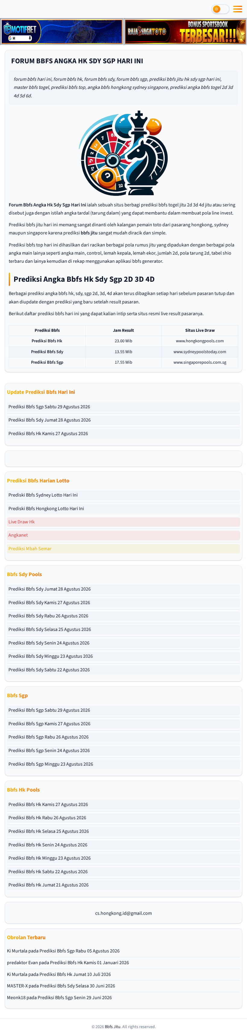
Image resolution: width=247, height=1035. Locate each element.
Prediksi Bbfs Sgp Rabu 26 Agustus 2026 (48, 737)
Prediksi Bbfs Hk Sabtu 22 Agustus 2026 (48, 871)
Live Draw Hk (21, 522)
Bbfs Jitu (112, 1027)
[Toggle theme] (220, 9)
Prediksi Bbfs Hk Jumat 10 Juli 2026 (75, 974)
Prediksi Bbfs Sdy (47, 352)
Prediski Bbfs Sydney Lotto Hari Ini (43, 495)
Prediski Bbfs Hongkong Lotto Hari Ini (46, 508)
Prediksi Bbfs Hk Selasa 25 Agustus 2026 (48, 831)
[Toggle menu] (237, 9)
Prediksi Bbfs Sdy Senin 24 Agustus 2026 (48, 643)
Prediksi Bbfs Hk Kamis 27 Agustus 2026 (48, 433)
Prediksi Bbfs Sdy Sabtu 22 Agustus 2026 (49, 669)
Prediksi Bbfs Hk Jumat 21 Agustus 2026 (48, 885)
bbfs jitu (89, 233)
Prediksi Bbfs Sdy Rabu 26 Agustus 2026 (48, 616)
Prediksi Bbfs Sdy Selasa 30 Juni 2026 (77, 986)
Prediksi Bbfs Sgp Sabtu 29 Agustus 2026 (49, 406)
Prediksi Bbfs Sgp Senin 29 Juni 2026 (75, 997)
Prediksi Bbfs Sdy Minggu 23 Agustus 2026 (50, 656)
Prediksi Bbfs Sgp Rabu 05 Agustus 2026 (79, 951)
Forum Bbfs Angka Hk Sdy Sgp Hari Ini (47, 205)
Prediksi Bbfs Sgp (47, 362)
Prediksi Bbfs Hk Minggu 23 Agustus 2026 (49, 858)
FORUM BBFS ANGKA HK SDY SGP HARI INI (77, 61)
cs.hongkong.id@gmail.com (123, 913)
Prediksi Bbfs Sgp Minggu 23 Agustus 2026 (50, 764)
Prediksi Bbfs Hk (47, 341)
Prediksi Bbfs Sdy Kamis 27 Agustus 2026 (49, 602)
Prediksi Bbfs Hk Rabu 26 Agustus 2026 (47, 817)
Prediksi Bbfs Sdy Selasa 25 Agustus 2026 (49, 629)
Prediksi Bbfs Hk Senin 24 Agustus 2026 (47, 845)
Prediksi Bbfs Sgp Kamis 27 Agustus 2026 (49, 723)
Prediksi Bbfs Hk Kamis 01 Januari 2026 (89, 962)
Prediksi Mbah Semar (30, 548)
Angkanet (18, 535)
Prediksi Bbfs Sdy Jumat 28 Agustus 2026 (49, 420)
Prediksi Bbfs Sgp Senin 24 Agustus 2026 (49, 750)
